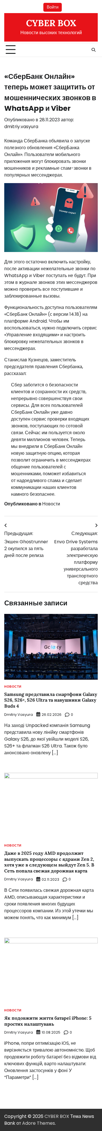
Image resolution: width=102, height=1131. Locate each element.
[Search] (93, 50)
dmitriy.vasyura (21, 126)
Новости (51, 504)
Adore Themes (38, 1123)
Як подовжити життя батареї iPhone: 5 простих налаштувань (48, 1021)
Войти (52, 7)
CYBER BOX (51, 23)
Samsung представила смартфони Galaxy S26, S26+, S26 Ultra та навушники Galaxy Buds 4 (50, 700)
